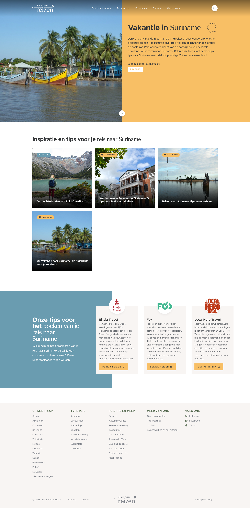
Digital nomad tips (118, 453)
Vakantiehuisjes (116, 435)
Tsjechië (36, 453)
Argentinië (38, 421)
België (35, 467)
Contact (151, 425)
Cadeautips (114, 430)
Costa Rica (37, 435)
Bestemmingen (100, 8)
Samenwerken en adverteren (162, 430)
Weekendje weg (79, 435)
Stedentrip (76, 425)
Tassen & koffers (117, 439)
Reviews (140, 8)
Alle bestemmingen (42, 476)
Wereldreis (76, 444)
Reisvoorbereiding (118, 425)
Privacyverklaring (203, 500)
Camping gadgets (118, 444)
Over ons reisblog (156, 416)
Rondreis (75, 416)
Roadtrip (75, 430)
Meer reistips (115, 458)
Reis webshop (154, 421)
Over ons (172, 8)
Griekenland (38, 462)
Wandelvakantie (79, 439)
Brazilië (135, 69)
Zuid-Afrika (38, 439)
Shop (156, 8)
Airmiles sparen (117, 448)
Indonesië (37, 448)
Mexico (36, 444)
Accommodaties (117, 421)
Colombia (37, 425)
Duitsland (37, 472)
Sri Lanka (37, 430)
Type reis (122, 8)
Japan (35, 416)
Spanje (35, 458)
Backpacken (77, 421)
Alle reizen (76, 448)
